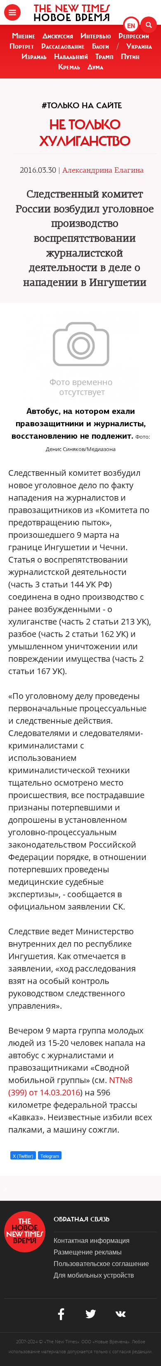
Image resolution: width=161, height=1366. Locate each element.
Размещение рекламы (88, 1252)
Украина (139, 46)
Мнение (23, 35)
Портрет (21, 46)
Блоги (100, 46)
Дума (95, 66)
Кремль (69, 66)
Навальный (71, 56)
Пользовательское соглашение (101, 1263)
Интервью (95, 35)
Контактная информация (92, 1240)
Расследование (63, 46)
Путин (130, 56)
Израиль (34, 56)
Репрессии (133, 35)
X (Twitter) (23, 1155)
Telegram (49, 1155)
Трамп (104, 56)
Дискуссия (58, 35)
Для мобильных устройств (94, 1275)
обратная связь (81, 1219)
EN (131, 25)
